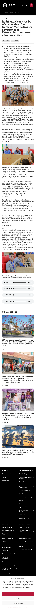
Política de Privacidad (22, 607)
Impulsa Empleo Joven (25, 538)
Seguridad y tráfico (24, 507)
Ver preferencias (18, 603)
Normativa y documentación (6, 557)
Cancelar (18, 598)
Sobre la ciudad (6, 527)
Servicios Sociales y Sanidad (24, 511)
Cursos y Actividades (24, 549)
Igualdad (21, 500)
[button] (33, 578)
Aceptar (18, 594)
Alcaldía (15, 41)
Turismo (21, 514)
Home (3, 18)
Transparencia (5, 561)
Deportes (21, 493)
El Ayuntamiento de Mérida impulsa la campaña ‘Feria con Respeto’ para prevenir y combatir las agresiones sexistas (18, 416)
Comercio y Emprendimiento (23, 487)
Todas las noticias (12, 12)
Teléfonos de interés (7, 530)
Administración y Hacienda (23, 482)
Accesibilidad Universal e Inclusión (25, 478)
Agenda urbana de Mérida (6, 534)
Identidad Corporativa (8, 573)
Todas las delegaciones (25, 474)
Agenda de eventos (7, 474)
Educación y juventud (24, 497)
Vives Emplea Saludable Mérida (25, 545)
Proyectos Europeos (24, 503)
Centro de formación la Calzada (25, 531)
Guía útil (4, 541)
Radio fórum (5, 480)
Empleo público (23, 527)
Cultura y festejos (6, 538)
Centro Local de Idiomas (25, 535)
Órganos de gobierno (7, 553)
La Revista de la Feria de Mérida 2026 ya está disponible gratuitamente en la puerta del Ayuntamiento (18, 452)
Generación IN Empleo (25, 541)
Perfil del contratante (7, 565)
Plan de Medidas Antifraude (6, 569)
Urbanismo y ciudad (24, 518)
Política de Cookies (12, 607)
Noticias (8, 18)
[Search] (27, 5)
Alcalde (4, 550)
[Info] (22, 5)
